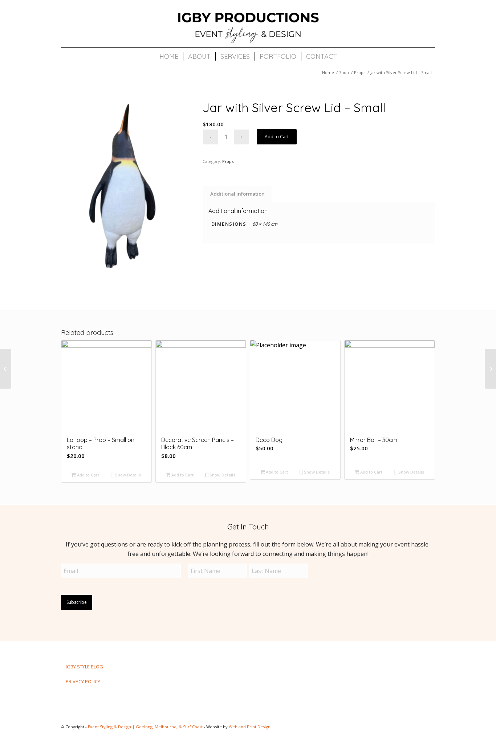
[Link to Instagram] (396, 5)
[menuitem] (169, 57)
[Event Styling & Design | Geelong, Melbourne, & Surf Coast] (248, 27)
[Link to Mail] (418, 5)
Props (227, 161)
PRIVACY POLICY (83, 681)
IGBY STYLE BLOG (84, 666)
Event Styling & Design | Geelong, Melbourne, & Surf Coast (145, 726)
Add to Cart (277, 137)
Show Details (127, 475)
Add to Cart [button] (87, 475)
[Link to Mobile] (429, 5)
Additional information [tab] (237, 194)
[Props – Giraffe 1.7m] (5, 369)
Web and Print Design (250, 726)
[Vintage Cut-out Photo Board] (490, 369)
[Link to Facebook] (407, 5)
